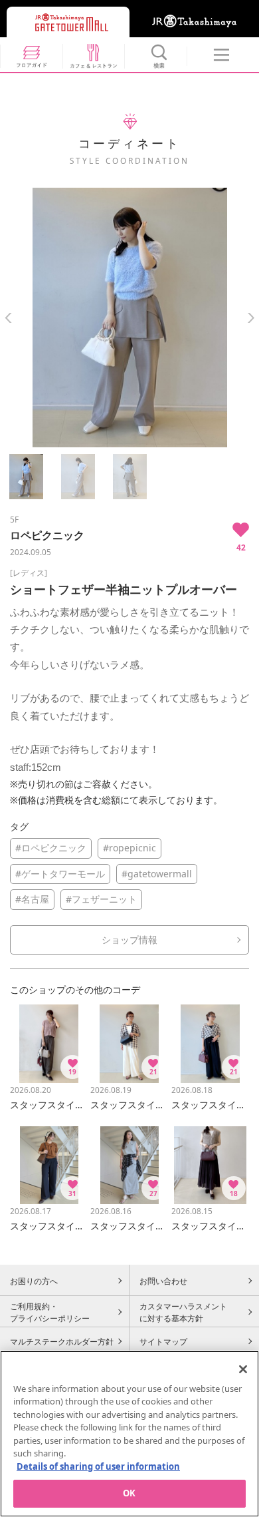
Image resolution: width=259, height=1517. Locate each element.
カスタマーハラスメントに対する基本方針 (183, 1312)
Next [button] (250, 318)
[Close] (243, 1369)
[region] (129, 1434)
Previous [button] (8, 318)
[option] (129, 317)
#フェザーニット (101, 899)
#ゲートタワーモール (60, 873)
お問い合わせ (163, 1280)
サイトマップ (163, 1341)
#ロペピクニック (50, 847)
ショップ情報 (129, 939)
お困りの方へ (34, 1280)
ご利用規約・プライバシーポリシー (50, 1312)
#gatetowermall (157, 873)
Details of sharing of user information (98, 1466)
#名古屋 (32, 899)
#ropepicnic (129, 847)
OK (129, 1493)
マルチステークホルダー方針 (62, 1341)
